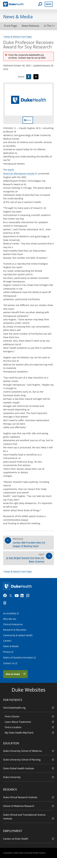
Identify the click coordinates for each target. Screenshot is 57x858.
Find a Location (13, 727)
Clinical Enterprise (13, 624)
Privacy (7, 651)
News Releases (30, 25)
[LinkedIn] (22, 595)
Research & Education (14, 629)
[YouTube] (17, 595)
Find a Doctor (12, 716)
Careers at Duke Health (15, 838)
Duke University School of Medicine (22, 750)
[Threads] (5, 603)
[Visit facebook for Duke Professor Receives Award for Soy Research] (28, 76)
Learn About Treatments (18, 721)
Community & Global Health (18, 635)
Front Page (10, 25)
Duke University (12, 777)
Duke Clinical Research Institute (20, 797)
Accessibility (9, 613)
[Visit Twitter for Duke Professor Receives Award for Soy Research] (35, 76)
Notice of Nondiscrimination (18, 657)
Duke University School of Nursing (22, 759)
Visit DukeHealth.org (14, 707)
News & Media (11, 646)
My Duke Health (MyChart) (19, 732)
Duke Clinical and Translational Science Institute (24, 816)
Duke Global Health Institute (18, 768)
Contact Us (9, 663)
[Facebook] (5, 595)
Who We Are (9, 618)
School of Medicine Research (18, 806)
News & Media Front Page (18, 36)
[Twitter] (11, 595)
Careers (7, 640)
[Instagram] (28, 595)
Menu (49, 4)
